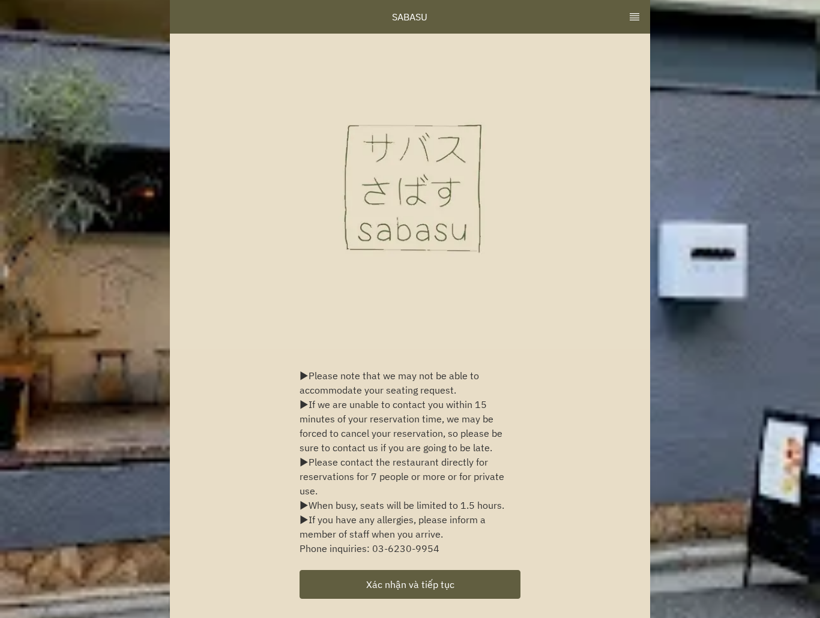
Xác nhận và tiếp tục (410, 584)
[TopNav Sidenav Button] (634, 16)
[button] (410, 584)
